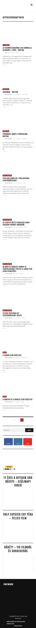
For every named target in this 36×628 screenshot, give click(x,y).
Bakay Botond (8, 94)
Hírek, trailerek (7, 175)
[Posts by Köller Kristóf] (3, 183)
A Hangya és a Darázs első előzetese (18, 399)
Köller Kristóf (8, 183)
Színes (4, 352)
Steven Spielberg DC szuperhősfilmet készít (12, 314)
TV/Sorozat (6, 45)
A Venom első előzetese (12, 355)
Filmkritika (6, 89)
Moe (6, 52)
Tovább (4, 65)
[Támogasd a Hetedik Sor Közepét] (18, 11)
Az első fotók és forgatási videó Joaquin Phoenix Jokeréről (16, 223)
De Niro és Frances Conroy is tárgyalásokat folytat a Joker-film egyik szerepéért (17, 269)
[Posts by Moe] (3, 52)
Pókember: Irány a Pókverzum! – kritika (16, 135)
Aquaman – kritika (10, 92)
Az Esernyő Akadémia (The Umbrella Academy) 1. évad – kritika (17, 49)
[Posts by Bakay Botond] (3, 94)
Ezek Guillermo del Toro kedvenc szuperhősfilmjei (16, 179)
